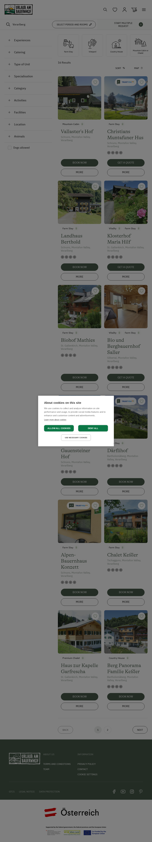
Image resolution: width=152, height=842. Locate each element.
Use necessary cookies (76, 438)
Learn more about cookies (55, 420)
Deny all (93, 428)
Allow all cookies (59, 428)
